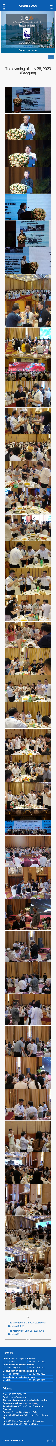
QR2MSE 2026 (28, 5)
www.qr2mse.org (30, 1403)
